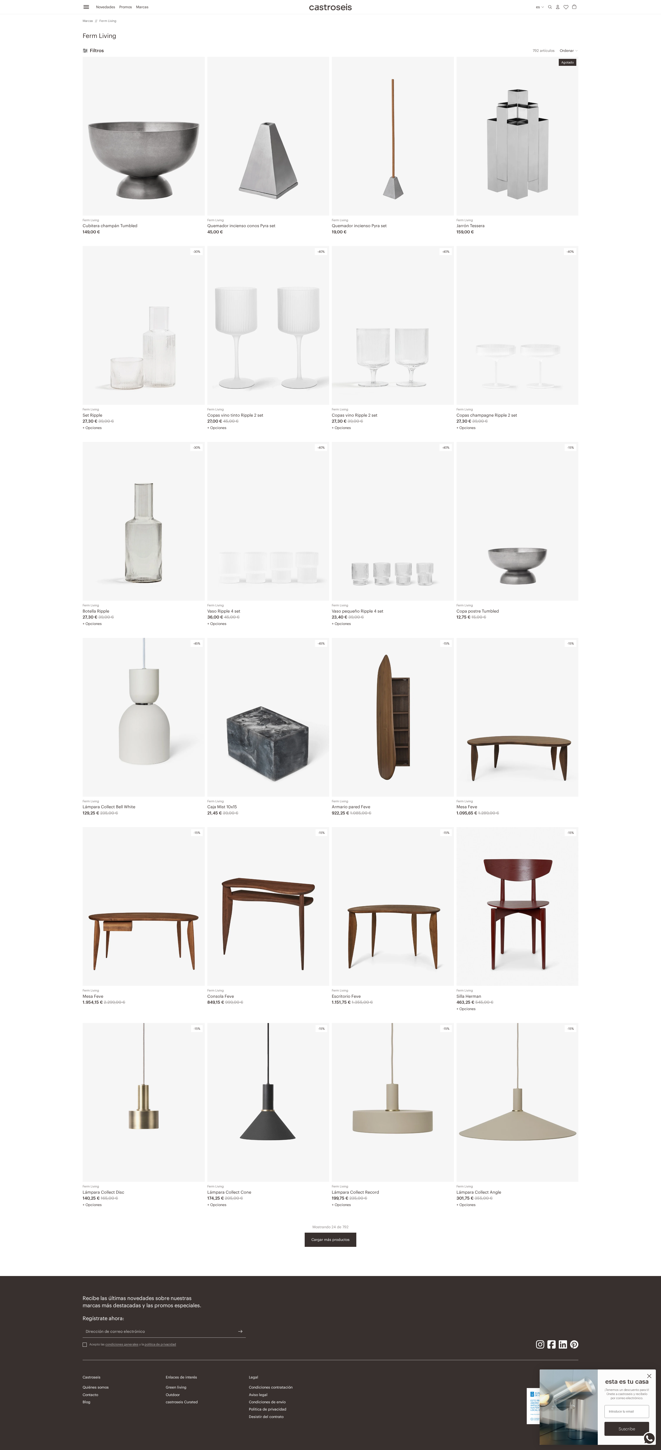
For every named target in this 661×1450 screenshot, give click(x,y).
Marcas (142, 7)
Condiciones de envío (267, 1402)
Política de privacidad (267, 1409)
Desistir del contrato (266, 1416)
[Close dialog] (649, 1376)
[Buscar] (550, 7)
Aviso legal (258, 1394)
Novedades (105, 7)
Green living (176, 1387)
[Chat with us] (649, 1438)
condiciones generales (121, 1344)
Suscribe (627, 1428)
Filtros (97, 50)
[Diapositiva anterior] (215, 136)
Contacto (90, 1394)
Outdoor (173, 1394)
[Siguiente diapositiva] (321, 136)
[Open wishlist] (566, 7)
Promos (125, 7)
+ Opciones (92, 427)
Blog (86, 1402)
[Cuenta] (558, 7)
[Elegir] (197, 396)
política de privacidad (160, 1344)
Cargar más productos (330, 1239)
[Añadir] (197, 207)
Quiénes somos (96, 1387)
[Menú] (86, 7)
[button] (569, 50)
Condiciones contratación (271, 1387)
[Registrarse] (240, 1331)
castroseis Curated (182, 1402)
